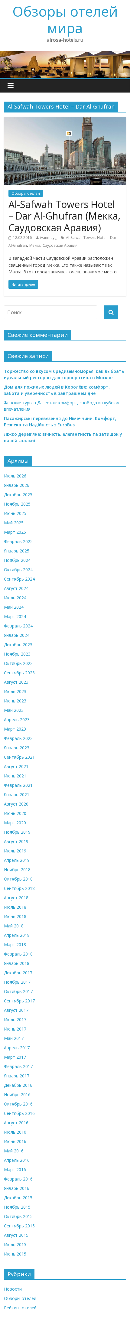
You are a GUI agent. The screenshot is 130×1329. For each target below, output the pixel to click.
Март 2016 (15, 1169)
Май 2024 (14, 607)
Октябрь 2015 (18, 1216)
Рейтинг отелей (20, 1308)
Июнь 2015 (15, 1254)
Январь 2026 (16, 485)
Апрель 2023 (17, 719)
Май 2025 (14, 523)
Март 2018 (15, 944)
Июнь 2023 (15, 701)
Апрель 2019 (17, 860)
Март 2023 (15, 729)
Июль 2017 (15, 1019)
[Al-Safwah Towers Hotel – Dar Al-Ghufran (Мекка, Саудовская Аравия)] (65, 120)
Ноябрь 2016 (17, 1094)
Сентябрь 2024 (19, 579)
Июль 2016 (15, 1132)
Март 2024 (15, 616)
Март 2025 (15, 532)
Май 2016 (14, 1151)
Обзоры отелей (25, 193)
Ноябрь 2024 (17, 560)
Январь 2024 (16, 635)
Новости (13, 1289)
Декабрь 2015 (18, 1197)
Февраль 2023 (18, 738)
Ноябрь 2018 (17, 869)
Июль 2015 (15, 1244)
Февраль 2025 (18, 541)
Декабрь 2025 (18, 494)
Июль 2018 (15, 907)
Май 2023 (14, 710)
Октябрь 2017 (18, 991)
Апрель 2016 (17, 1160)
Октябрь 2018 (18, 879)
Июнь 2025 (15, 513)
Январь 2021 (16, 794)
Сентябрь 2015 (19, 1226)
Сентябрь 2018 (19, 888)
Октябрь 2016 (18, 1104)
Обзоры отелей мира (65, 19)
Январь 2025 (16, 551)
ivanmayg (48, 237)
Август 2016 (16, 1122)
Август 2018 (16, 898)
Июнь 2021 (15, 776)
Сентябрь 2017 (19, 1001)
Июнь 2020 (15, 813)
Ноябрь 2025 (17, 504)
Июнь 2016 (15, 1141)
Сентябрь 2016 (19, 1113)
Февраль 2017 (18, 1066)
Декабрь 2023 (18, 644)
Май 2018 (14, 926)
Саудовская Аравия (60, 245)
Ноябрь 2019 (17, 832)
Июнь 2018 (15, 916)
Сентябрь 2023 (19, 673)
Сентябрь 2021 (19, 757)
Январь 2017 (16, 1076)
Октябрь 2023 (18, 663)
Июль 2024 (15, 598)
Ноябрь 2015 (17, 1207)
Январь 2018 (16, 963)
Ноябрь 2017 (17, 982)
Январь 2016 (16, 1188)
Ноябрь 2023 (17, 654)
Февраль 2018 (18, 954)
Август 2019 (16, 841)
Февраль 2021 (18, 785)
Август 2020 (16, 804)
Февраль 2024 (18, 626)
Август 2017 (16, 1010)
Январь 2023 (16, 748)
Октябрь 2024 (18, 569)
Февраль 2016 (18, 1179)
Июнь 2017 (15, 1029)
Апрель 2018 (17, 935)
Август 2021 (16, 766)
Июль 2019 (15, 851)
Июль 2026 (15, 476)
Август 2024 (16, 588)
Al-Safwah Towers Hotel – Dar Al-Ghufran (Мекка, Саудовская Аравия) (64, 216)
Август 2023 (16, 682)
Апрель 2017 (17, 1047)
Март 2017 (15, 1057)
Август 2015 (16, 1235)
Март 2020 (15, 823)
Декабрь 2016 (18, 1085)
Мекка (34, 245)
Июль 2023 (15, 691)
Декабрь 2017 (18, 973)
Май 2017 (14, 1038)
